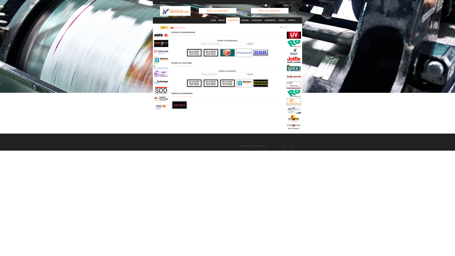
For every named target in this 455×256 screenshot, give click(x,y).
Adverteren (282, 2)
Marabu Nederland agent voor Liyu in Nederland (202, 28)
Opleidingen (256, 20)
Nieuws (221, 20)
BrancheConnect (245, 146)
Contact (293, 2)
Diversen (245, 20)
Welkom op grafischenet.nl (167, 2)
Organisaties (270, 20)
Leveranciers (233, 20)
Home (213, 20)
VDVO (284, 146)
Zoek (251, 43)
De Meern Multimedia (259, 146)
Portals (281, 20)
